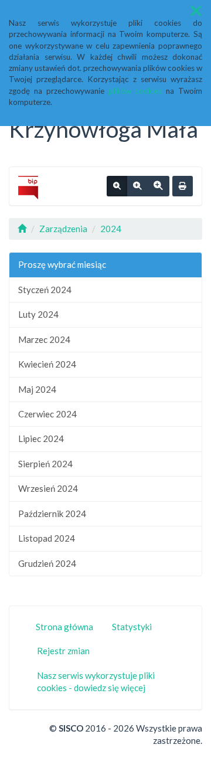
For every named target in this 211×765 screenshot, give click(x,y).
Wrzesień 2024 (48, 488)
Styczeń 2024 (45, 289)
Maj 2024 (37, 389)
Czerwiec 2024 (47, 414)
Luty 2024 (38, 314)
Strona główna (64, 626)
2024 (110, 228)
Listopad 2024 (46, 538)
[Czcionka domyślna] (117, 186)
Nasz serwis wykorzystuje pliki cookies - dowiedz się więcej (96, 681)
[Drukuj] (182, 186)
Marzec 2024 (44, 339)
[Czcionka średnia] (137, 186)
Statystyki (132, 626)
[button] (196, 11)
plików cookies (135, 91)
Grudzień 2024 (47, 563)
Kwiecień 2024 (47, 364)
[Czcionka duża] (158, 186)
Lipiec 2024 (41, 438)
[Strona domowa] (22, 228)
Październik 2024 (52, 513)
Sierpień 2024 (45, 463)
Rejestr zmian (63, 650)
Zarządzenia (63, 228)
